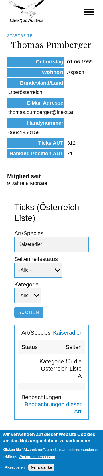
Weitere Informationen (37, 457)
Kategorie (26, 284)
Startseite (20, 36)
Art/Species (28, 233)
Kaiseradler (67, 333)
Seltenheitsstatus (36, 259)
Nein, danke (41, 467)
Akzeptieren (15, 467)
